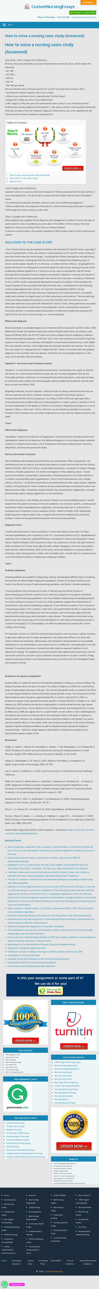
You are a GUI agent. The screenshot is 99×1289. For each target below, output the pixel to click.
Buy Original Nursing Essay (66, 1082)
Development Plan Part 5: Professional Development (32, 962)
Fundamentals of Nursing (17, 1136)
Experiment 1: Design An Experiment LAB (26, 948)
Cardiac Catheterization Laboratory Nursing (25, 1156)
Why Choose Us (84, 1195)
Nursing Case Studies (63, 1096)
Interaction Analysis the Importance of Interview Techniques (36, 926)
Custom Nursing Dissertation (67, 1085)
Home (6, 1195)
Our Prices (82, 1227)
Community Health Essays (17, 1133)
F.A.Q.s (3, 1260)
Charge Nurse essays (15, 1126)
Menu (10, 25)
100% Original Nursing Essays (67, 1062)
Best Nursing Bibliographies (66, 1069)
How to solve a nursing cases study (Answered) (30, 175)
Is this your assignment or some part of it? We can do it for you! (50, 981)
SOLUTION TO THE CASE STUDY (24, 178)
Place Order (90, 13)
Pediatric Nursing (14, 1129)
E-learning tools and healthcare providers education (31, 966)
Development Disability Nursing (20, 1150)
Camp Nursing (12, 1146)
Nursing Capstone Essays (65, 1092)
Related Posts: (16, 181)
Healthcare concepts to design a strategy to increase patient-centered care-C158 (45, 951)
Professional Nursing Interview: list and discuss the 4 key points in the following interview (49, 915)
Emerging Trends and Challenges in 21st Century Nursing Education (38, 959)
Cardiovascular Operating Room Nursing (24, 1153)
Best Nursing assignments (65, 1065)
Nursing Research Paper (65, 1102)
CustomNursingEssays (53, 6)
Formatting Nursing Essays (66, 1089)
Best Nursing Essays (63, 1072)
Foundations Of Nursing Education (24, 955)
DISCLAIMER (55, 1260)
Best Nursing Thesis (63, 1079)
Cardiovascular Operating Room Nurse (33, 1249)
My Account (76, 13)
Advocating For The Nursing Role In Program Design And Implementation (42, 944)
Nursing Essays (10, 1200)
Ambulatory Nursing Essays (18, 1143)
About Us (32, 1195)
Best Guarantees (84, 1207)
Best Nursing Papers (63, 1075)
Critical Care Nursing (15, 1123)
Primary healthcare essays (18, 1139)
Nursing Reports (61, 1099)
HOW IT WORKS (60, 1195)
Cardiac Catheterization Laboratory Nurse (8, 1249)
